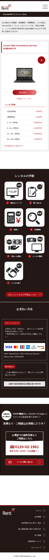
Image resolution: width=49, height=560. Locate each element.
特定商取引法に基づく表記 (31, 523)
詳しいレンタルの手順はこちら (23, 294)
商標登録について (34, 541)
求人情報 (38, 535)
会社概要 (38, 517)
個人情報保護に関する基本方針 (29, 529)
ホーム (38, 511)
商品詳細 (22, 92)
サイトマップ (36, 547)
